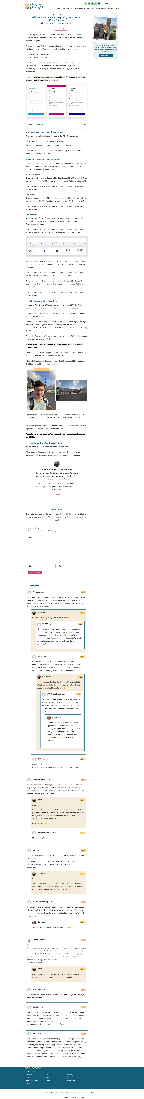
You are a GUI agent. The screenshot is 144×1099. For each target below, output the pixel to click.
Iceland (29, 1078)
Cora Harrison (49, 23)
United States (71, 1081)
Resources (101, 8)
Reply (83, 592)
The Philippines (32, 1081)
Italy (47, 1078)
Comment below (73, 517)
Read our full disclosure (61, 30)
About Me (49, 1093)
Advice (90, 8)
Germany (69, 1075)
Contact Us (59, 1093)
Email (61, 566)
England (29, 1075)
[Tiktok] (95, 3)
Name (31, 566)
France (48, 1075)
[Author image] (42, 23)
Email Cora (57, 494)
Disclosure (95, 1093)
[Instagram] (89, 3)
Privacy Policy (83, 1093)
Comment (32, 537)
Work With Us (71, 1093)
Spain (48, 1081)
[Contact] (99, 3)
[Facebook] (85, 3)
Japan (68, 1078)
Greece (29, 1084)
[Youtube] (92, 3)
